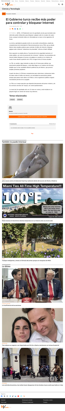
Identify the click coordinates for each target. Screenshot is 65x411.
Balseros (27, 1)
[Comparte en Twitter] (17, 29)
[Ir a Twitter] (5, 396)
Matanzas (48, 1)
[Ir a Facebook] (2, 396)
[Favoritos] (10, 29)
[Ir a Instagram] (7, 396)
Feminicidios (21, 1)
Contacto (45, 402)
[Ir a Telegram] (10, 396)
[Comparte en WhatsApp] (20, 29)
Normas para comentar (27, 400)
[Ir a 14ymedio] (10, 4)
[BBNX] (6, 407)
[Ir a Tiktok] (13, 396)
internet (19, 99)
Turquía (12, 99)
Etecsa (16, 1)
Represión (43, 1)
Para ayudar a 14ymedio (11, 13)
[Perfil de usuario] (62, 4)
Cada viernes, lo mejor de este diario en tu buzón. (32, 116)
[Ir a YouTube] (18, 396)
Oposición (62, 1)
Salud (13, 1)
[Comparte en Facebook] (15, 29)
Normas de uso (52, 123)
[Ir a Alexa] (21, 396)
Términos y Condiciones (27, 402)
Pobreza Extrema (55, 1)
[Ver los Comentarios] (12, 29)
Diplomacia (37, 1)
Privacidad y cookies (48, 400)
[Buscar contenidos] (59, 4)
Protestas (32, 1)
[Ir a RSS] (24, 396)
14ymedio (3, 400)
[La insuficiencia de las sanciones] (32, 285)
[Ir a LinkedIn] (16, 396)
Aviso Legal (3, 402)
